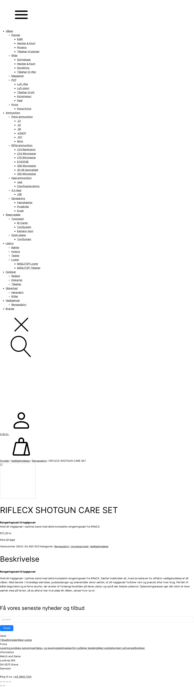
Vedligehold (13, 300)
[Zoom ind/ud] (1, 681)
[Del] (7, 681)
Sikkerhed (12, 288)
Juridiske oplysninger (23, 648)
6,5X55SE (23, 161)
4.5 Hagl (16, 190)
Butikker (140, 648)
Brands (10, 308)
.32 (19, 124)
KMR (20, 39)
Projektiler (23, 206)
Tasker (15, 255)
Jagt (19, 182)
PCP (13, 80)
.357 (19, 137)
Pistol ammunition (22, 116)
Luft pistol (23, 88)
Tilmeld (6, 628)
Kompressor (24, 96)
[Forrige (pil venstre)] (1, 685)
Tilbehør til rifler (26, 71)
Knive (14, 104)
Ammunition (13, 112)
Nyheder (12, 640)
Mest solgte (25, 640)
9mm (20, 141)
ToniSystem (24, 227)
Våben (9, 31)
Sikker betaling (89, 648)
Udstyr (10, 243)
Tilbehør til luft (26, 92)
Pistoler (15, 35)
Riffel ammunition (22, 145)
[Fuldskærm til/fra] (4, 681)
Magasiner (17, 75)
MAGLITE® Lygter (27, 263)
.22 (19, 120)
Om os (76, 648)
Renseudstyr (18, 304)
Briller (14, 296)
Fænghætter (25, 202)
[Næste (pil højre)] (4, 685)
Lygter (15, 259)
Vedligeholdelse (20, 460)
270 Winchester (26, 157)
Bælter (15, 247)
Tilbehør (16, 284)
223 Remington (26, 149)
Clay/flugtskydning (28, 186)
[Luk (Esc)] (10, 681)
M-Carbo (22, 222)
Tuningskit (17, 218)
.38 (19, 129)
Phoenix (22, 47)
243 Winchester (26, 153)
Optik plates (18, 235)
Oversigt (130, 648)
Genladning (18, 198)
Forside (4, 460)
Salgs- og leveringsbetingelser (54, 648)
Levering (5, 648)
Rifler (14, 55)
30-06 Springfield (27, 169)
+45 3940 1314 (22, 676)
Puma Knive (24, 108)
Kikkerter (17, 280)
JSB (19, 194)
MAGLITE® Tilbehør (28, 267)
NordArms (23, 67)
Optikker (11, 271)
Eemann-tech (25, 231)
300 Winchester (26, 173)
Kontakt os (118, 648)
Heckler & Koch (26, 43)
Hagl (19, 100)
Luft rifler (22, 84)
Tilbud (3, 640)
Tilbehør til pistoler (28, 51)
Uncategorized (79, 546)
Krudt (20, 210)
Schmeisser (24, 59)
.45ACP (21, 133)
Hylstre (15, 251)
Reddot (15, 275)
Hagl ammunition (21, 177)
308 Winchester (26, 165)
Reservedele (13, 214)
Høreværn (17, 292)
